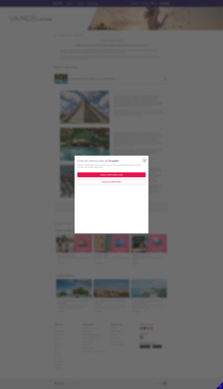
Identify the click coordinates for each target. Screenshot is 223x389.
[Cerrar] (144, 160)
